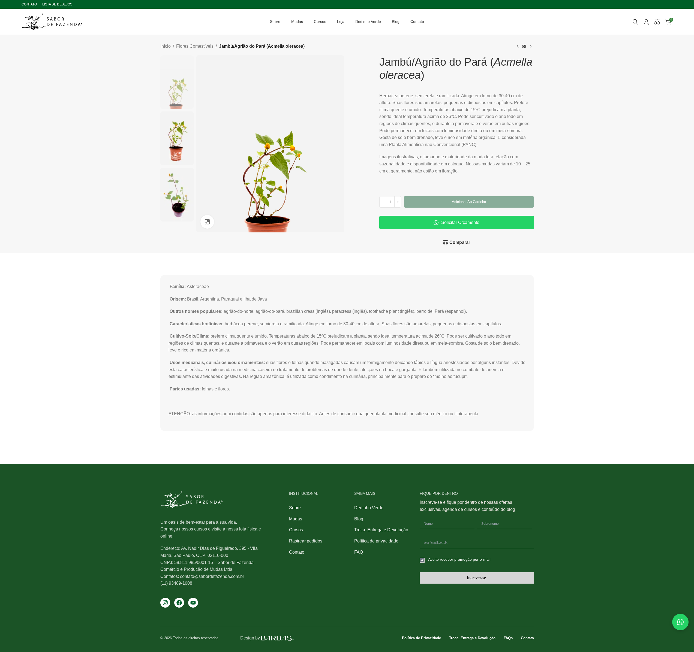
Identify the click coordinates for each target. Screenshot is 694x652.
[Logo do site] (52, 21)
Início (165, 46)
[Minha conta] (646, 21)
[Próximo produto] (530, 46)
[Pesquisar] (635, 21)
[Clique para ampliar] (207, 221)
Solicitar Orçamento (460, 222)
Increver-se (476, 577)
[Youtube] (193, 603)
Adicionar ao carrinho (469, 202)
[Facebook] (179, 603)
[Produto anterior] (517, 46)
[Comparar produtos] (657, 21)
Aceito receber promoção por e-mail (459, 559)
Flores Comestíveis (195, 46)
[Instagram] (165, 603)
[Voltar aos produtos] (524, 46)
